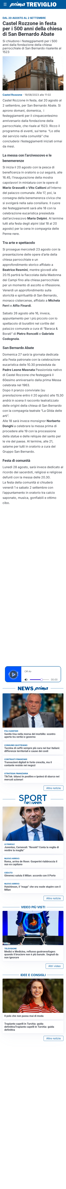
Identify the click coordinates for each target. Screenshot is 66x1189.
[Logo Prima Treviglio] (33, 4)
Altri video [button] (54, 966)
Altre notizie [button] (53, 788)
